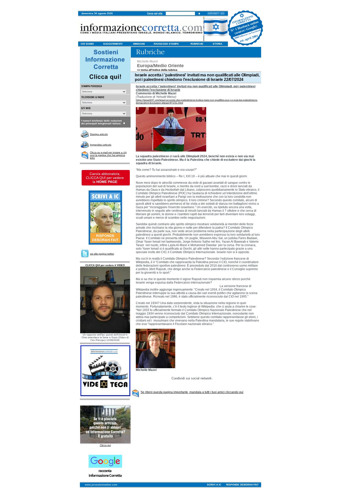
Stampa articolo (99, 134)
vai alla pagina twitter (102, 253)
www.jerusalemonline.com (101, 484)
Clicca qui (105, 445)
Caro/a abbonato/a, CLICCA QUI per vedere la (105, 178)
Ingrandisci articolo (100, 144)
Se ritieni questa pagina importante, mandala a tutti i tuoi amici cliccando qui (192, 392)
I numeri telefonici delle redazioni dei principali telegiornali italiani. (101, 122)
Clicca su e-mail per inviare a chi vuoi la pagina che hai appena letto (108, 155)
